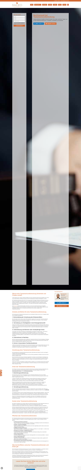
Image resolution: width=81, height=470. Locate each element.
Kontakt (64, 4)
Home (32, 4)
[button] (68, 5)
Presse (60, 4)
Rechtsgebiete (37, 4)
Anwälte (50, 4)
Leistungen (44, 4)
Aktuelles (55, 4)
